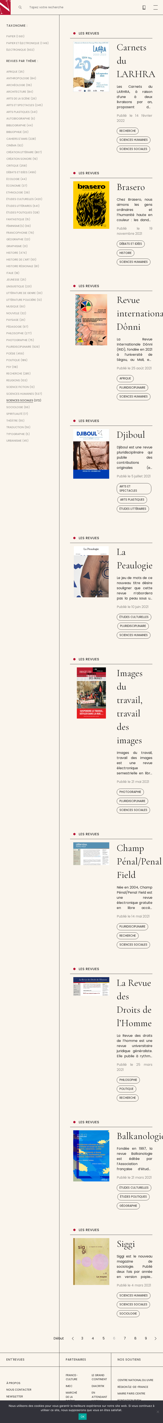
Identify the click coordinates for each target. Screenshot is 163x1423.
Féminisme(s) (15, 226)
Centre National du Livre (135, 1380)
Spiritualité (14, 414)
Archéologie (15, 85)
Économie (13, 186)
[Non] (158, 1412)
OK (83, 1416)
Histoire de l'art (18, 260)
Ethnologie (14, 192)
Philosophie (128, 1080)
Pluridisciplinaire (132, 388)
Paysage (12, 320)
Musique (12, 306)
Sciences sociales (133, 149)
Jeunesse (13, 280)
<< (72, 1338)
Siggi (126, 1244)
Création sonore (19, 159)
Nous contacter (18, 1390)
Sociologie (128, 1314)
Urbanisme (14, 441)
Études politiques (133, 1197)
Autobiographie (18, 119)
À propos (13, 1383)
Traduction (15, 427)
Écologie (13, 179)
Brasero (131, 187)
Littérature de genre (21, 293)
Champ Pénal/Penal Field (139, 861)
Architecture (16, 92)
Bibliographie (16, 125)
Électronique (16, 50)
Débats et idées (130, 244)
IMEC (69, 1386)
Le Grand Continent (99, 1377)
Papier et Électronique (22, 43)
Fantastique (15, 219)
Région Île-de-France (133, 1387)
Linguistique (15, 286)
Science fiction (17, 387)
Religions (13, 380)
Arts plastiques (132, 500)
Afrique (125, 378)
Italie (10, 273)
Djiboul (131, 435)
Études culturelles (134, 617)
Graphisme (14, 246)
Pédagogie (14, 327)
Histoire (125, 253)
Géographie (128, 1206)
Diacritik (98, 1386)
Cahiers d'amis (17, 139)
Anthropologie (17, 78)
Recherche (127, 131)
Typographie (15, 434)
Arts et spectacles (128, 488)
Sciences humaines (133, 140)
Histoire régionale (19, 266)
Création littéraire (20, 152)
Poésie (10, 353)
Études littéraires (132, 509)
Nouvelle (13, 313)
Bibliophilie (14, 132)
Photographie (130, 792)
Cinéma (11, 145)
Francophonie (17, 233)
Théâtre (12, 421)
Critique (12, 166)
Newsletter (14, 1396)
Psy (8, 367)
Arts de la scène (18, 98)
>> (155, 1338)
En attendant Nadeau (99, 1397)
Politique (126, 1089)
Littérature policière (21, 300)
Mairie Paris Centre (131, 1393)
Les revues (89, 33)
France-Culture (72, 1377)
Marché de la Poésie (71, 1397)
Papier (10, 36)
